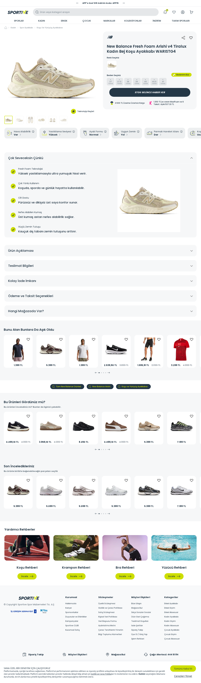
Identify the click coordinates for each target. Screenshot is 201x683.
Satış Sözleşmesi (106, 612)
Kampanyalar (71, 621)
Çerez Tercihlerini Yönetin (110, 630)
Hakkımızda (70, 603)
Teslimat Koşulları (139, 621)
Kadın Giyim (170, 621)
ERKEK (64, 20)
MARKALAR (109, 20)
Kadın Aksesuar (171, 625)
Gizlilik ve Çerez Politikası (110, 608)
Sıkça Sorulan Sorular (141, 612)
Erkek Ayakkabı (171, 603)
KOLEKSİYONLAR (133, 20)
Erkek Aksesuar (171, 612)
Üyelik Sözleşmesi (106, 603)
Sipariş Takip (137, 630)
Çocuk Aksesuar (172, 639)
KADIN (41, 20)
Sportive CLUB (72, 625)
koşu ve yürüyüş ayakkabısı (50, 27)
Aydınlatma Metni (107, 625)
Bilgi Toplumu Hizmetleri (110, 634)
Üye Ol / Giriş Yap (139, 634)
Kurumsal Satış (72, 630)
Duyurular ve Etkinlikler (76, 617)
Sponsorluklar (71, 612)
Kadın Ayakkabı (171, 617)
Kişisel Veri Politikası (107, 617)
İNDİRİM (157, 20)
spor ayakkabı (26, 27)
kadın (13, 27)
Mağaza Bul (136, 608)
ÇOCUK (86, 20)
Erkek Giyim (169, 608)
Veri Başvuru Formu (107, 621)
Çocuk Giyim (170, 634)
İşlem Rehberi (137, 639)
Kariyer (68, 608)
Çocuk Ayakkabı (171, 630)
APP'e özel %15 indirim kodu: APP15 (100, 3)
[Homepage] (18, 12)
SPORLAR (19, 20)
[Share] (183, 38)
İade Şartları (137, 625)
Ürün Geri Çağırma (140, 617)
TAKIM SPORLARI (181, 20)
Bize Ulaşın (136, 603)
